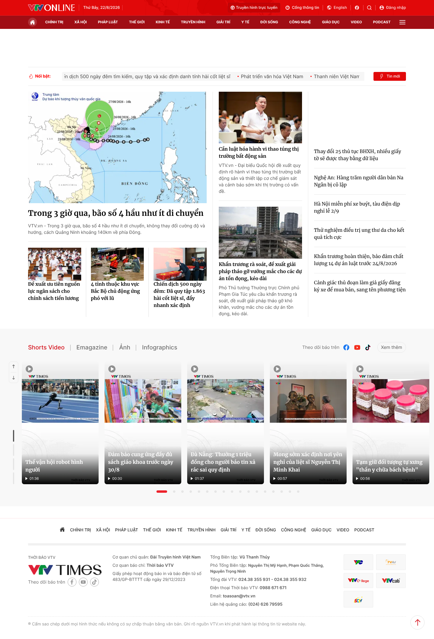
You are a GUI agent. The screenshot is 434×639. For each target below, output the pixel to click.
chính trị (54, 22)
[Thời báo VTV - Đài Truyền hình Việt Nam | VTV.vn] (51, 7)
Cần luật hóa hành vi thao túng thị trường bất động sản (259, 152)
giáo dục (331, 22)
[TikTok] (367, 347)
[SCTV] (358, 599)
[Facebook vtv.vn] (358, 7)
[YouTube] (357, 347)
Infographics (159, 347)
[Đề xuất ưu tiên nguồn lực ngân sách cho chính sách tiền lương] (54, 264)
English (340, 7)
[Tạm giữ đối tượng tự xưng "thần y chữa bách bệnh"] (391, 423)
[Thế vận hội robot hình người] (60, 423)
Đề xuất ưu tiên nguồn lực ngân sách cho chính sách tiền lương (54, 291)
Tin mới (393, 76)
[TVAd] (391, 562)
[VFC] (358, 562)
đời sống (269, 22)
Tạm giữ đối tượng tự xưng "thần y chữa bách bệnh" (389, 466)
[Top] (417, 622)
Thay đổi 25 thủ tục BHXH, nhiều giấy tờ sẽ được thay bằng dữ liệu (357, 155)
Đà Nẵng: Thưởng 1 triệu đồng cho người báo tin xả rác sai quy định (223, 462)
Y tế (245, 22)
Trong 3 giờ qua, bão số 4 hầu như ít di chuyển (116, 213)
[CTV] (358, 580)
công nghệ (300, 22)
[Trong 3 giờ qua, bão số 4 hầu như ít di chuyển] (117, 147)
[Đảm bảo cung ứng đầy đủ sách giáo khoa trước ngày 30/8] (143, 423)
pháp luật (108, 22)
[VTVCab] (391, 580)
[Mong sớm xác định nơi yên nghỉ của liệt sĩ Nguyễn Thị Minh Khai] (308, 423)
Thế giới (137, 22)
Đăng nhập (396, 7)
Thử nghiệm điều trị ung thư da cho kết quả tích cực (359, 233)
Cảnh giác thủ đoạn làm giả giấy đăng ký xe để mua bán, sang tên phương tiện (360, 286)
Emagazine (91, 347)
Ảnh (124, 347)
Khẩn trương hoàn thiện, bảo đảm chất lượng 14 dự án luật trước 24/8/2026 (359, 260)
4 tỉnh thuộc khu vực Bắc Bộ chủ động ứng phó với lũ (115, 291)
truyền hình (193, 22)
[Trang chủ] (32, 22)
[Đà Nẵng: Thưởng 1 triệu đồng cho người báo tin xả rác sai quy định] (225, 423)
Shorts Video (46, 347)
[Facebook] (346, 347)
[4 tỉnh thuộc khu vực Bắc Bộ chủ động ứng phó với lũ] (117, 264)
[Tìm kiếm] (371, 7)
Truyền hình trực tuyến (257, 7)
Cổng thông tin (305, 7)
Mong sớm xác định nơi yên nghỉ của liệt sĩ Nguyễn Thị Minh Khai (307, 462)
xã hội (80, 22)
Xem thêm (391, 347)
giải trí (223, 22)
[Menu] (402, 22)
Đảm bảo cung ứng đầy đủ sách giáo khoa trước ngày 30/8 (140, 462)
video (356, 22)
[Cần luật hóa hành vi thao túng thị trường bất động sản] (260, 118)
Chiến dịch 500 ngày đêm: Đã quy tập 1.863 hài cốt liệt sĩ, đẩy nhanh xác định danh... (179, 295)
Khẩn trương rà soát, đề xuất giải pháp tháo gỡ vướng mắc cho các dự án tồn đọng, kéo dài (260, 272)
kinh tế (163, 22)
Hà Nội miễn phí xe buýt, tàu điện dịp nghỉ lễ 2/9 (357, 207)
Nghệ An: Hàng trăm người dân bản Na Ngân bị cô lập (359, 181)
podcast (382, 22)
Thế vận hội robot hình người (54, 466)
